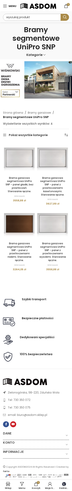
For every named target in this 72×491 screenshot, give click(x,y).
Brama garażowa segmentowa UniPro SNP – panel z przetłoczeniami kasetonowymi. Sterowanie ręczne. (52, 186)
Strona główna (13, 113)
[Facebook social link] (6, 424)
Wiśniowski (19, 196)
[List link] (36, 392)
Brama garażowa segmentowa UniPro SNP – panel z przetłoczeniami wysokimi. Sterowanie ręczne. (52, 252)
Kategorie (34, 54)
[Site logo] (38, 6)
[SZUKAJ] (65, 17)
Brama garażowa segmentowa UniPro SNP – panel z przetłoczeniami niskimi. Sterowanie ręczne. (19, 252)
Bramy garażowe (39, 113)
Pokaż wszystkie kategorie (28, 135)
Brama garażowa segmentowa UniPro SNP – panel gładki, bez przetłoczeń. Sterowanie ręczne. (19, 184)
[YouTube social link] (13, 424)
